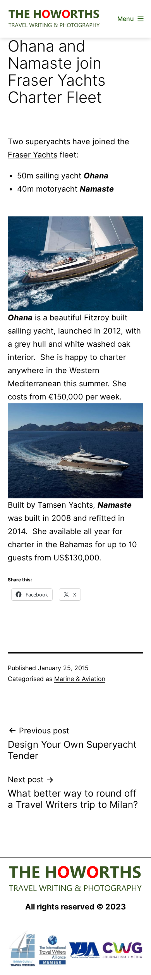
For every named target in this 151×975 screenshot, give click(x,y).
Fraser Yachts (32, 154)
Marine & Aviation (79, 679)
